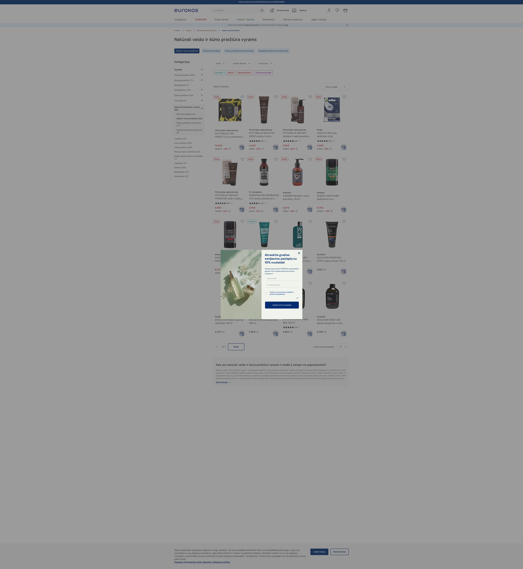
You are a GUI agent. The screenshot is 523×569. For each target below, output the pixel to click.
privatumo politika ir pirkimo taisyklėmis (282, 293)
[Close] (299, 253)
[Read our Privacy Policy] (297, 298)
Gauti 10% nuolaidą (282, 305)
